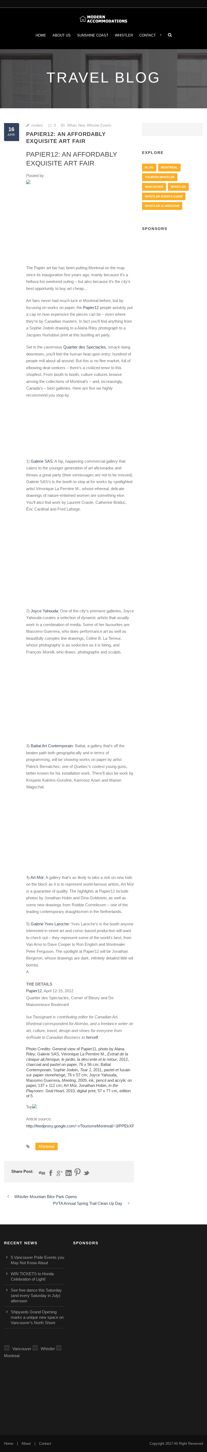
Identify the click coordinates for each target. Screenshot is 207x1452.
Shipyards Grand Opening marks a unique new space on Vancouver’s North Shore (37, 1317)
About (26, 1444)
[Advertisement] (172, 265)
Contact (147, 35)
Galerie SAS (42, 461)
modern (37, 125)
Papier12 (91, 307)
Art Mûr (37, 877)
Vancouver (154, 186)
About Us (62, 35)
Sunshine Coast (92, 35)
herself (92, 1037)
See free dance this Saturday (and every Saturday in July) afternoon (36, 1295)
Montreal (46, 1146)
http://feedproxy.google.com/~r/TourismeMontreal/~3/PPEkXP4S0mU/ (87, 1126)
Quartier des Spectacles (84, 347)
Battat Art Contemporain (52, 745)
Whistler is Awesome (162, 205)
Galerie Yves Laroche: (50, 924)
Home (41, 35)
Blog (149, 167)
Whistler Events (99, 125)
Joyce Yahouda (44, 611)
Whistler (124, 35)
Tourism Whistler (160, 177)
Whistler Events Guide (164, 196)
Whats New (76, 125)
